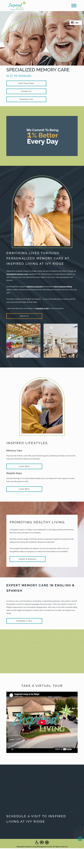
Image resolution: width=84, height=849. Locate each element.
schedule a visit (42, 308)
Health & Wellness (27, 559)
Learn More (24, 466)
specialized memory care (17, 274)
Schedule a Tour (24, 621)
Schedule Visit (26, 99)
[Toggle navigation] (74, 5)
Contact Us (26, 91)
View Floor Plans (26, 83)
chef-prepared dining (63, 287)
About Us (24, 316)
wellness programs (35, 287)
